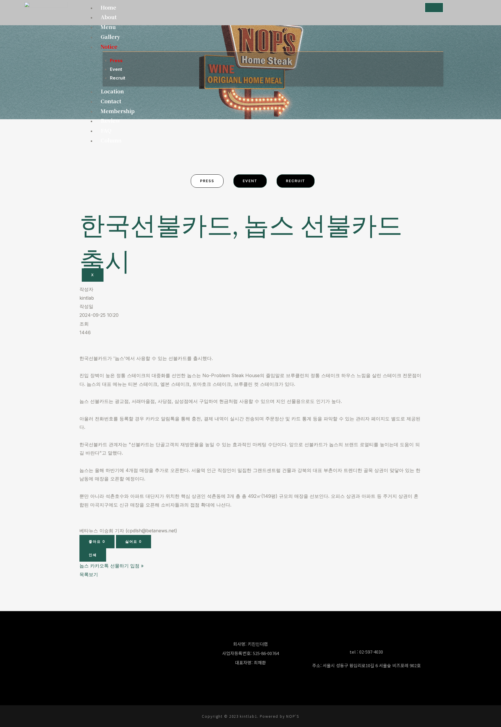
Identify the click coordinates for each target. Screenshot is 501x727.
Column (111, 140)
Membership (118, 111)
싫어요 (133, 541)
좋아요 (97, 541)
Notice (109, 46)
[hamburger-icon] (434, 7)
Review (110, 120)
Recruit (117, 78)
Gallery (110, 36)
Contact (111, 101)
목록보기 (88, 574)
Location (112, 91)
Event (116, 69)
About (109, 17)
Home (108, 7)
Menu (108, 26)
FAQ (106, 130)
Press (116, 60)
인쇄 (93, 555)
